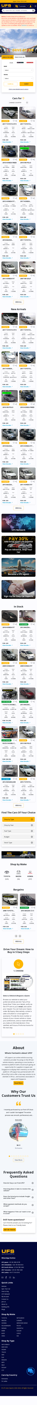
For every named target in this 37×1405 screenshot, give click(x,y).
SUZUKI (19, 1331)
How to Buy (5, 1291)
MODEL (6, 74)
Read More (18, 1083)
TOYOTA (4, 1318)
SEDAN (4, 1349)
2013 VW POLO (25, 743)
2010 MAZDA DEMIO (7, 241)
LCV (3, 1370)
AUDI (3, 1333)
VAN (3, 1355)
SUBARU (19, 1320)
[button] (14, 1034)
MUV (3, 1365)
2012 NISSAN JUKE (9, 782)
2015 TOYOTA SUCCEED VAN (25, 783)
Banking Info (5, 1307)
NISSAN (4, 1328)
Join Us (4, 1302)
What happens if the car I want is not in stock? (17, 1213)
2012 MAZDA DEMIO (25, 628)
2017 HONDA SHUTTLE (25, 202)
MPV (3, 1362)
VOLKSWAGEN (6, 1326)
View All (18, 302)
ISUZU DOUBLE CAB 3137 (9, 744)
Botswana (5, 1379)
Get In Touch (9, 1230)
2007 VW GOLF (25, 279)
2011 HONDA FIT (8, 279)
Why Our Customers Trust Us (18, 1093)
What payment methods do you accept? (15, 1205)
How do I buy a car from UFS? (14, 1183)
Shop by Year (9, 825)
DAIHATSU (20, 1328)
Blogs (3, 1309)
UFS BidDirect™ (19, 1)
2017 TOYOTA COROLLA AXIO (26, 125)
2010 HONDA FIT (8, 627)
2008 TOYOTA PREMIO (8, 912)
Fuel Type (7, 831)
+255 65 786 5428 (12, 1270)
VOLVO (19, 1326)
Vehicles (4, 1286)
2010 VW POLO (25, 163)
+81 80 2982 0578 (11, 1262)
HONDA (4, 1323)
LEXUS (19, 1333)
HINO (3, 1336)
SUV (3, 1357)
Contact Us (5, 1299)
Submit (26, 84)
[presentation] (16, 936)
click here (24, 25)
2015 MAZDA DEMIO (7, 485)
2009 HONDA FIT (8, 666)
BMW (3, 1331)
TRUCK (4, 1352)
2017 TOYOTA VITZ (9, 124)
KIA (18, 1336)
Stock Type (8, 843)
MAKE (5, 66)
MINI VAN (5, 1347)
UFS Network (6, 1294)
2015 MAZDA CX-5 (27, 911)
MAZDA (4, 1320)
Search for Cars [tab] (7, 57)
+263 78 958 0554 (12, 1265)
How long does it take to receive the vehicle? (17, 1190)
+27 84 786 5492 (13, 1267)
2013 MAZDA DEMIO (25, 705)
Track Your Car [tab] (19, 57)
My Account (5, 1296)
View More (18, 1160)
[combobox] (18, 70)
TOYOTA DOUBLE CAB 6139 (8, 705)
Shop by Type (9, 819)
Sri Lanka (4, 1381)
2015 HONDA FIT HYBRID (8, 202)
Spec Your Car (6, 1289)
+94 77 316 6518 (11, 1272)
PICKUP (4, 1367)
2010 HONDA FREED (9, 163)
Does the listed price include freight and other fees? (16, 1197)
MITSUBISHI (20, 1318)
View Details (6, 142)
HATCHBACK (5, 1344)
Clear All (11, 84)
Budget (6, 837)
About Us (4, 1304)
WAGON (4, 1360)
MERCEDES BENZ (22, 1323)
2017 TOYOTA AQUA (25, 241)
